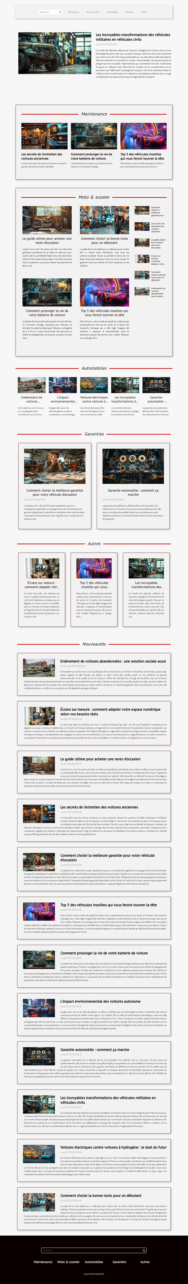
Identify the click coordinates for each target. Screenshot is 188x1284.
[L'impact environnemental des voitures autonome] (63, 384)
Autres (144, 12)
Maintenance (73, 12)
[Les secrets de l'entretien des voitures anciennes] (44, 135)
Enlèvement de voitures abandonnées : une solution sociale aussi (158, 293)
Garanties (130, 12)
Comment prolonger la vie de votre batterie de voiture (91, 156)
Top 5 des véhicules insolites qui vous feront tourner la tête (142, 156)
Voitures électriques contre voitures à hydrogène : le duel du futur (94, 403)
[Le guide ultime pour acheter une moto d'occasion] (47, 220)
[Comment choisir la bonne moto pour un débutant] (104, 220)
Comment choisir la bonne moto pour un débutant (104, 240)
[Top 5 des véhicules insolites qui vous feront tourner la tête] (143, 135)
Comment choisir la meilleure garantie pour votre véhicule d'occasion (157, 214)
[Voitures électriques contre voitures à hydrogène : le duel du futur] (94, 384)
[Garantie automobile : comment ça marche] (156, 384)
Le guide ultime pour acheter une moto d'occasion (47, 240)
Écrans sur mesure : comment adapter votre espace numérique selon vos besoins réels (157, 265)
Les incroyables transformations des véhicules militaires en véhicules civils (133, 37)
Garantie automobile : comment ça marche (156, 401)
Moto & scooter (93, 12)
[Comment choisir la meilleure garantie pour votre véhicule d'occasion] (142, 210)
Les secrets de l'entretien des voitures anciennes (41, 156)
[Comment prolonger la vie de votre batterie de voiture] (94, 135)
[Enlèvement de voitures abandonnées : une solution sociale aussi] (142, 291)
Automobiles (112, 12)
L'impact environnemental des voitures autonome (63, 403)
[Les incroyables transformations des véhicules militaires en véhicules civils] (54, 53)
